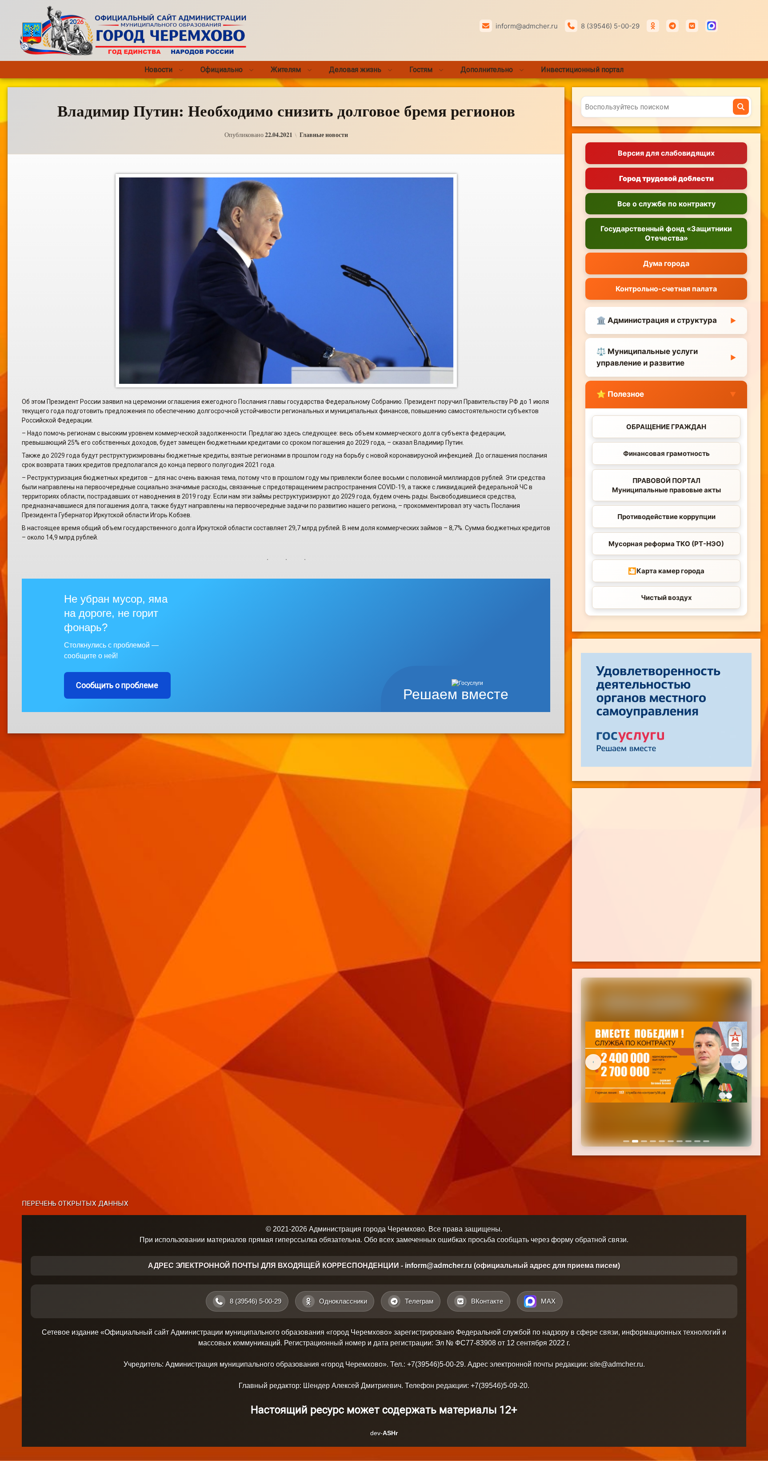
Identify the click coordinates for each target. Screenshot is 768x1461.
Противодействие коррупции (666, 516)
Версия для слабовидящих (666, 153)
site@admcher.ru (616, 1364)
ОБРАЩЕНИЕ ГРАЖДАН (666, 427)
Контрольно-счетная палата (666, 288)
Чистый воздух (666, 597)
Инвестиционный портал (582, 69)
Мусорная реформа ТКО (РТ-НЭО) (666, 543)
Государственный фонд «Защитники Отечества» (666, 233)
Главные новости (324, 134)
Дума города (666, 263)
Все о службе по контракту (666, 203)
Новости (158, 69)
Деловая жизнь (355, 69)
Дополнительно (486, 69)
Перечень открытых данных (75, 1203)
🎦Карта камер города (666, 571)
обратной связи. (601, 1240)
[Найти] (741, 107)
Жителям (286, 69)
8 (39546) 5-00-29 (610, 26)
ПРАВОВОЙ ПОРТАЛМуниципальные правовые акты (666, 485)
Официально (221, 69)
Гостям (420, 69)
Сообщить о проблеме (117, 685)
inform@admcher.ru (527, 26)
